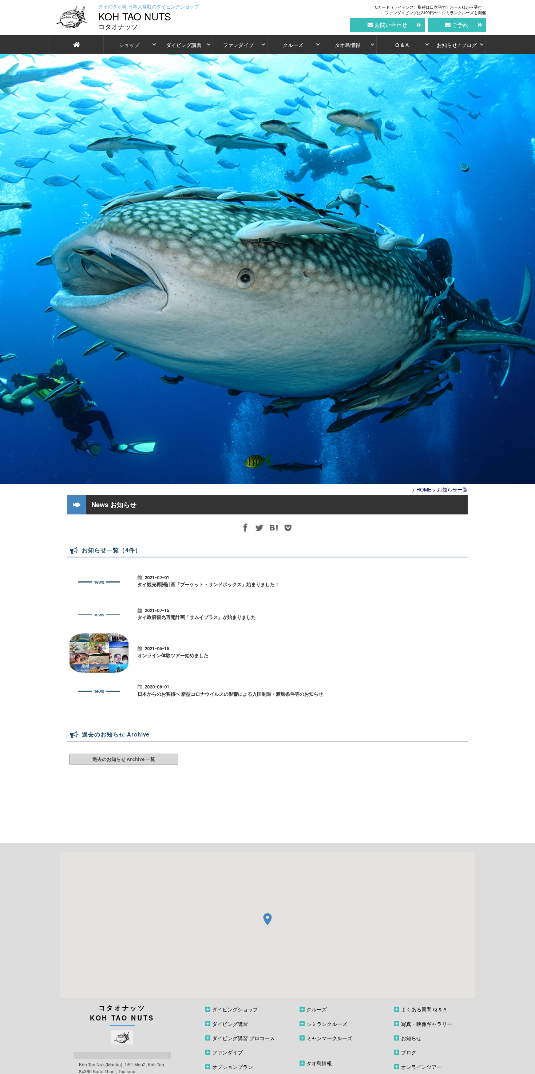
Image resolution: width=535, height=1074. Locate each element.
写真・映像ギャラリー (426, 1023)
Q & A (402, 44)
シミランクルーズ (326, 1023)
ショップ (129, 44)
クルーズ (293, 44)
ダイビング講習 (184, 44)
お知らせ (411, 1038)
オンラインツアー (421, 1066)
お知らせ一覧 (452, 489)
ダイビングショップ (235, 1009)
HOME (423, 489)
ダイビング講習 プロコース (243, 1038)
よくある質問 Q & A (424, 1009)
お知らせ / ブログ (457, 44)
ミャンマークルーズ (329, 1038)
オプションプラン (232, 1066)
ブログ (408, 1052)
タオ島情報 (347, 44)
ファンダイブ (238, 44)
